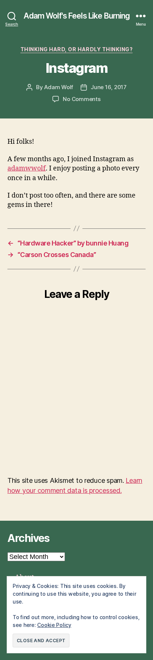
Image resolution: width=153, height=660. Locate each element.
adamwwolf (26, 168)
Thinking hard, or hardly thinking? (76, 49)
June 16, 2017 (109, 87)
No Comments (81, 99)
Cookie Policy (54, 625)
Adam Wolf (58, 87)
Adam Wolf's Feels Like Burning (76, 16)
